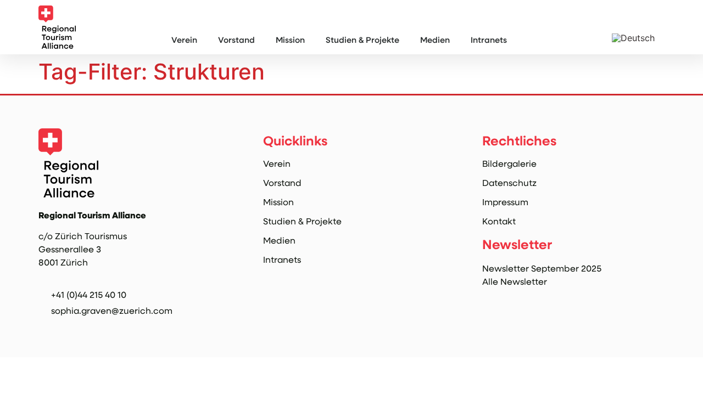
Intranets (489, 39)
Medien (435, 39)
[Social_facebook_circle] (68, 329)
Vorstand (236, 39)
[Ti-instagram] (44, 329)
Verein (184, 39)
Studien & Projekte (362, 39)
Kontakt (499, 221)
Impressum (505, 201)
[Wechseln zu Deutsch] (633, 38)
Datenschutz (509, 182)
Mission (290, 39)
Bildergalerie (509, 163)
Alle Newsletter (514, 281)
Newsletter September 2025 (541, 268)
